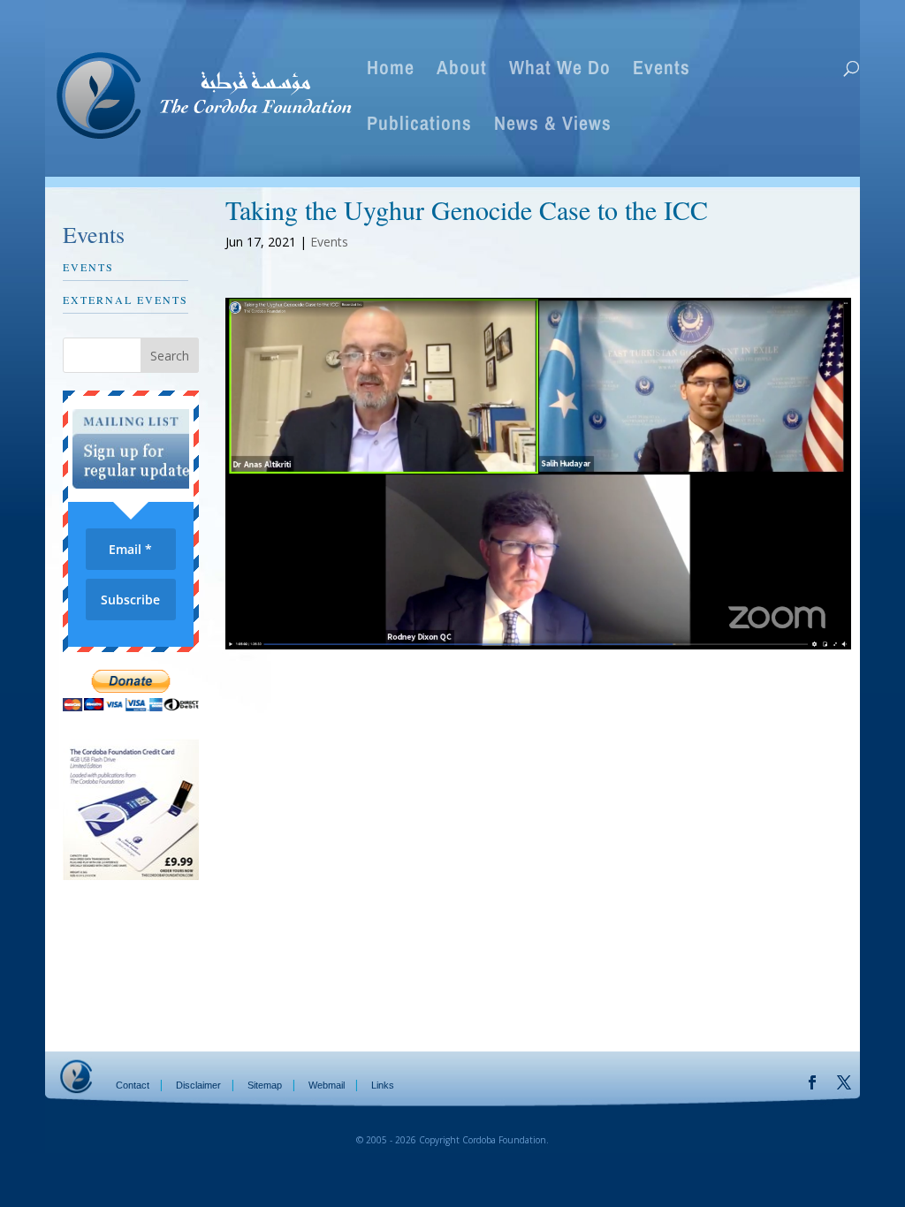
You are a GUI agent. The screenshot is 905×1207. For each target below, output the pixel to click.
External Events (125, 299)
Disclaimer (198, 1085)
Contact (132, 1085)
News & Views (553, 126)
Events (661, 70)
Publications (419, 126)
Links (382, 1085)
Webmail (326, 1085)
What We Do (560, 70)
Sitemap (264, 1085)
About (462, 70)
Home (390, 70)
